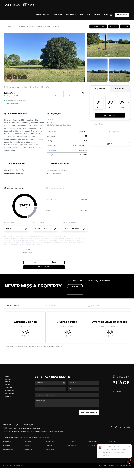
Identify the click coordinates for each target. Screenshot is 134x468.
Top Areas (70, 15)
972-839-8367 (117, 391)
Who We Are (9, 393)
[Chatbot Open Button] (128, 462)
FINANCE (97, 15)
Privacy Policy (103, 465)
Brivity (11, 465)
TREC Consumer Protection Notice (16, 431)
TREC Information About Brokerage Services (47, 431)
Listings (8, 379)
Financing (8, 388)
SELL (88, 15)
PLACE (34, 425)
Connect (8, 396)
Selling (7, 385)
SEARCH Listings (42, 15)
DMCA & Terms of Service (116, 465)
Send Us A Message (89, 412)
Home (7, 376)
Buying (7, 382)
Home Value (57, 15)
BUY (81, 15)
